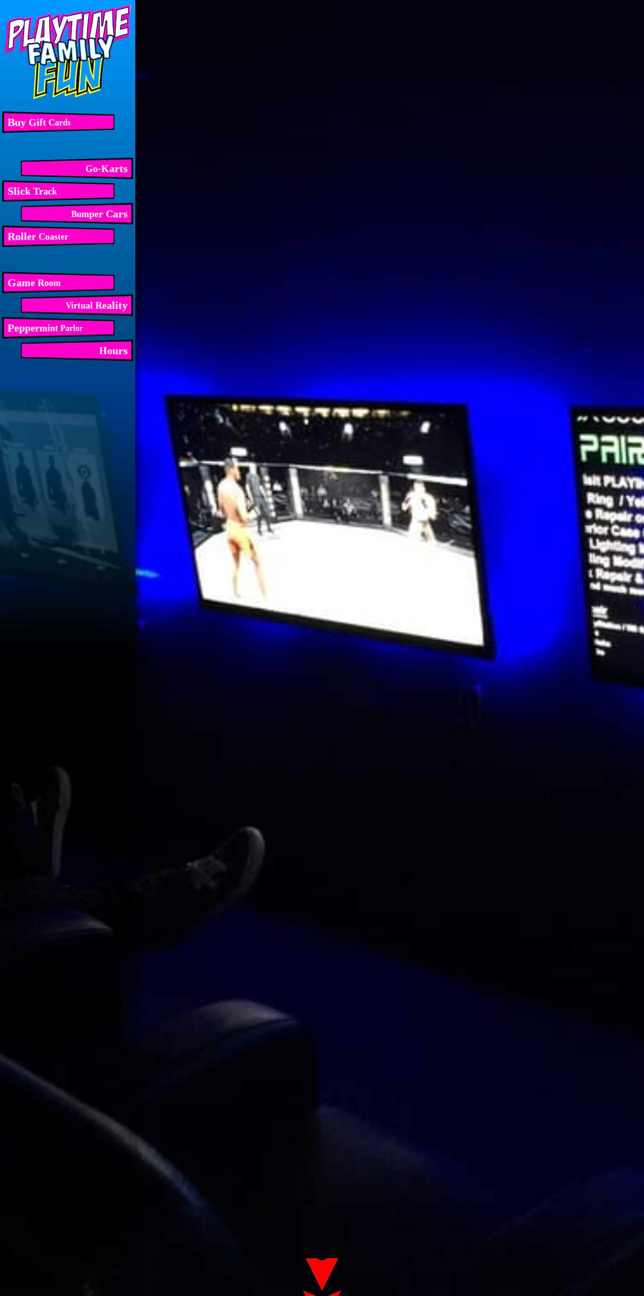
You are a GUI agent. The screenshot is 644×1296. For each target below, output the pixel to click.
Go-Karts (106, 168)
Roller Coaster (38, 236)
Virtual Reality (97, 305)
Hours (113, 350)
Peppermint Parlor (45, 328)
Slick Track (32, 191)
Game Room (34, 282)
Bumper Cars (99, 214)
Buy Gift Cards (39, 122)
